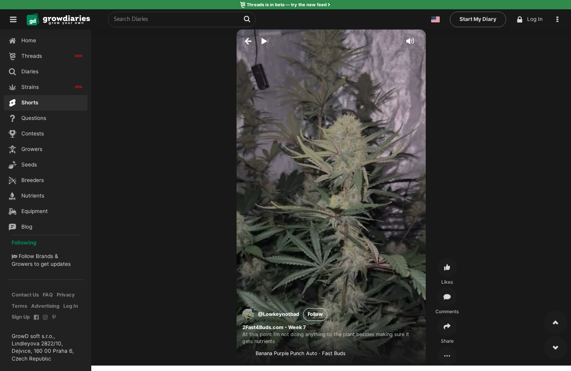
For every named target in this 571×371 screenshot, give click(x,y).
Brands (44, 256)
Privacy (66, 295)
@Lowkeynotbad (278, 314)
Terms (19, 306)
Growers (22, 264)
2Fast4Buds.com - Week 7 (274, 327)
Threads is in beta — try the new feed (287, 4)
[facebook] (36, 321)
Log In (535, 19)
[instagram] (45, 321)
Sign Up (21, 317)
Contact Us (25, 295)
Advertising (45, 306)
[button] (559, 19)
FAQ (48, 295)
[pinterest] (54, 321)
